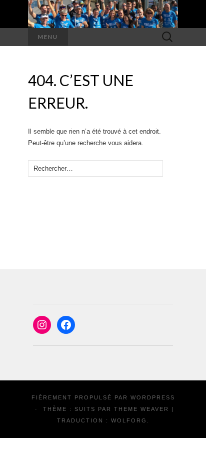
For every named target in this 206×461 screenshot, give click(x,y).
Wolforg (129, 420)
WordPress (152, 397)
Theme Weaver (141, 409)
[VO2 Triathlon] (103, 14)
